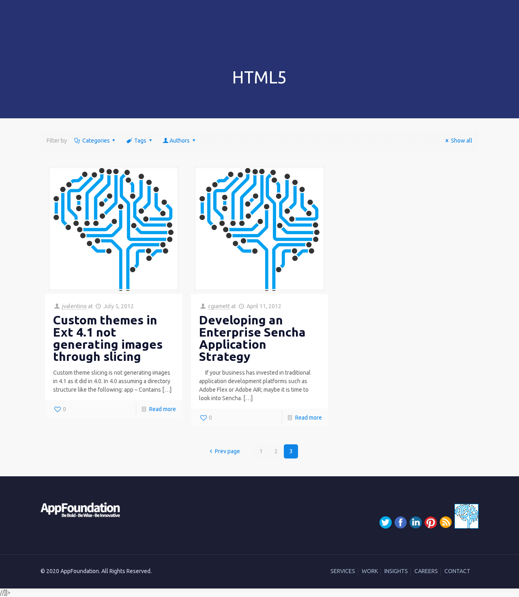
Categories (96, 140)
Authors (179, 140)
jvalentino (74, 306)
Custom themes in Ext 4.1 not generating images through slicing (108, 338)
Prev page (227, 451)
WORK (370, 571)
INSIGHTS (396, 571)
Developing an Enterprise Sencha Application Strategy (252, 338)
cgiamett (219, 306)
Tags (140, 140)
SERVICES (342, 571)
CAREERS (426, 571)
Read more (162, 409)
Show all (461, 140)
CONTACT (457, 571)
